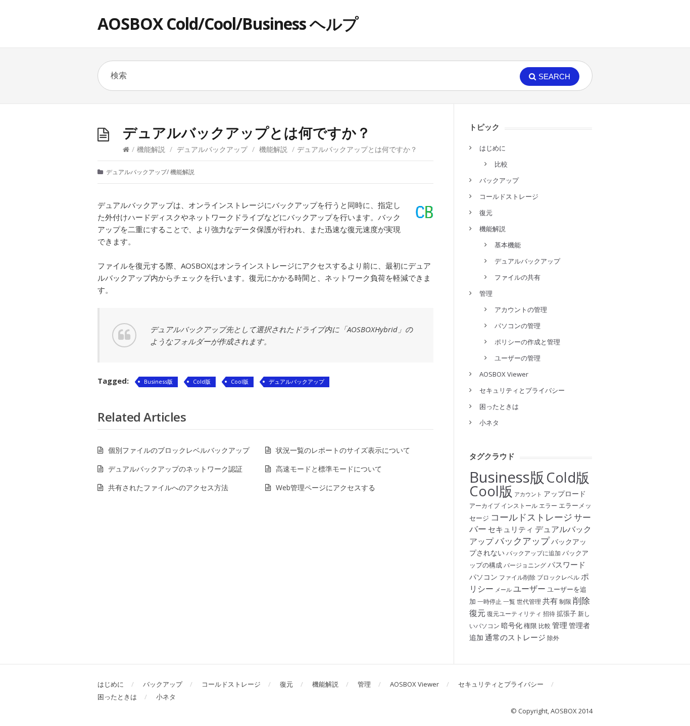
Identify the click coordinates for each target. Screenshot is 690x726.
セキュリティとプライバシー (522, 390)
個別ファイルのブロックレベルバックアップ (179, 450)
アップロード (565, 493)
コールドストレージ (508, 196)
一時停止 (489, 601)
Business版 (158, 381)
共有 (550, 601)
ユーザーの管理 (517, 357)
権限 (530, 625)
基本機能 (508, 244)
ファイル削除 (517, 577)
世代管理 (529, 601)
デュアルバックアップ (212, 149)
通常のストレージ (515, 637)
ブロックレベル (558, 577)
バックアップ (499, 180)
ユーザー (529, 588)
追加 (476, 637)
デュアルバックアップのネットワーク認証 (175, 469)
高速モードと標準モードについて (329, 469)
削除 (581, 600)
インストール (519, 505)
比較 (501, 164)
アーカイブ (484, 505)
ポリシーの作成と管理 (527, 341)
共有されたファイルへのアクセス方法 (168, 487)
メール (503, 589)
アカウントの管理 (521, 309)
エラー (548, 505)
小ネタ (489, 422)
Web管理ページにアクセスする (325, 487)
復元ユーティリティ (514, 613)
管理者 (579, 625)
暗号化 (511, 625)
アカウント (528, 494)
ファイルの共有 (517, 277)
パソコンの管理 (517, 325)
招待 (549, 613)
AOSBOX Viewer (503, 374)
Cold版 (202, 381)
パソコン (483, 577)
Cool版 (240, 381)
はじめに (492, 147)
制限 (565, 601)
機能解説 (151, 149)
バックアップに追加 (533, 553)
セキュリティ (510, 529)
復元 (485, 212)
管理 (485, 293)
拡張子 (566, 613)
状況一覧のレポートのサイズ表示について (343, 450)
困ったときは (499, 406)
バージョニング (525, 565)
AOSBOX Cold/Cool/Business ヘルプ (227, 23)
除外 (553, 638)
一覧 (509, 601)
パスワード (566, 564)
